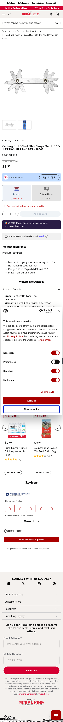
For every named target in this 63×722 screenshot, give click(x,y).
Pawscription (38, 3)
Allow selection (31, 409)
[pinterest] (54, 584)
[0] (58, 14)
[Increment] (15, 213)
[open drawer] (3, 14)
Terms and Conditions (26, 694)
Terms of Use (44, 339)
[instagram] (39, 584)
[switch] (55, 361)
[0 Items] (58, 14)
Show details (47, 392)
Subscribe (31, 670)
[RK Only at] (17, 429)
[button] (31, 289)
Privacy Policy (15, 336)
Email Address (13, 638)
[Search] (57, 23)
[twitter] (24, 584)
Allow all (31, 400)
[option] (9, 125)
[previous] (5, 428)
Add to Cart (14, 472)
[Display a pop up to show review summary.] (52, 456)
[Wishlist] (9, 14)
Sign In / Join (49, 177)
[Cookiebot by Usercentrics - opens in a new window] (39, 311)
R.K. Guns (11, 3)
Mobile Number (14, 654)
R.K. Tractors (23, 3)
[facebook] (9, 584)
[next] (58, 428)
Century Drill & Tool (13, 140)
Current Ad (51, 3)
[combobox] (31, 23)
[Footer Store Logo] (31, 705)
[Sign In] (52, 14)
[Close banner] (59, 311)
